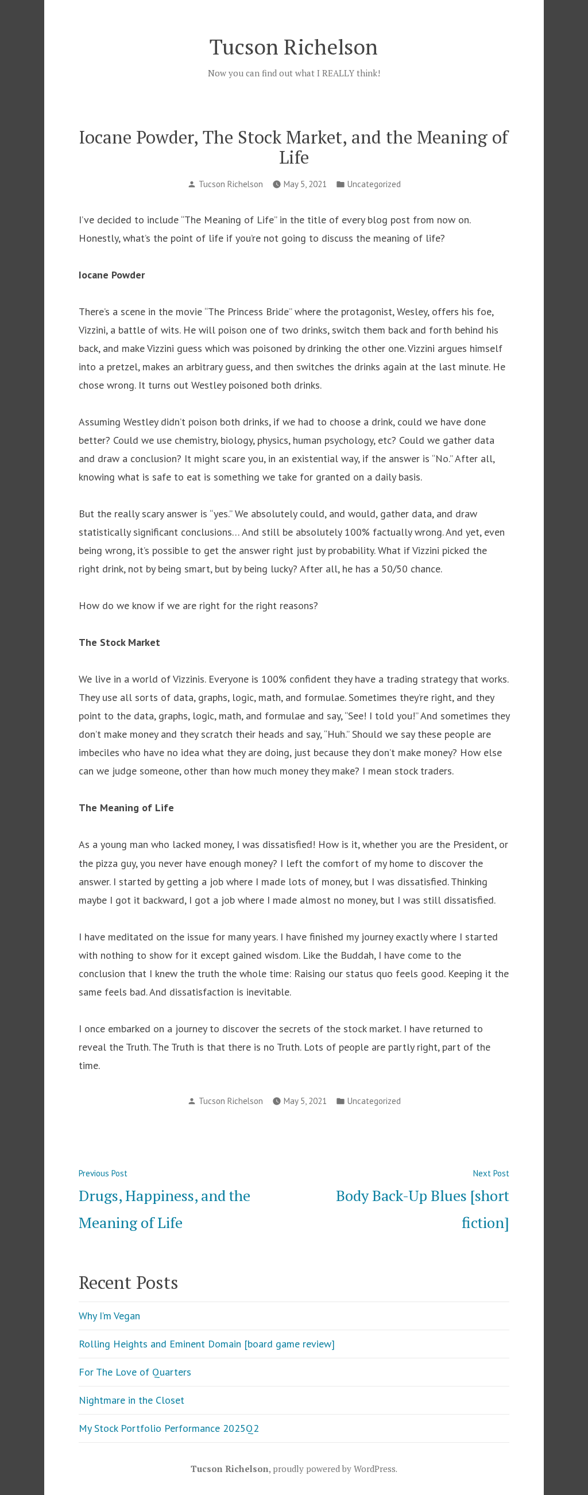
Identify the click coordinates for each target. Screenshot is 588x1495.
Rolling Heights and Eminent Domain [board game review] (207, 1343)
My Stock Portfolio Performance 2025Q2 (169, 1428)
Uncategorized (374, 184)
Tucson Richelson (294, 46)
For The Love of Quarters (135, 1371)
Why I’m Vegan (109, 1315)
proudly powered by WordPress (334, 1468)
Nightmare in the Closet (131, 1400)
